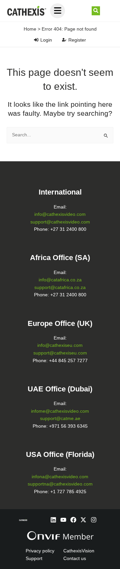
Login (46, 40)
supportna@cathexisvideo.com (60, 484)
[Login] (36, 40)
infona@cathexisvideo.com (60, 476)
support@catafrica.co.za (60, 287)
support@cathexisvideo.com (60, 221)
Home (30, 29)
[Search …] (96, 11)
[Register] (64, 40)
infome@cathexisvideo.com (60, 411)
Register (77, 40)
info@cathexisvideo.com (60, 214)
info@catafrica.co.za (60, 279)
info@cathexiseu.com (60, 345)
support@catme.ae (60, 418)
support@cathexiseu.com (60, 353)
